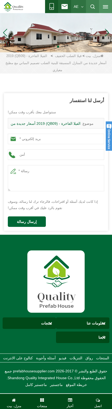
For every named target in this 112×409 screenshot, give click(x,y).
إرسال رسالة (27, 222)
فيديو (62, 358)
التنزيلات (76, 358)
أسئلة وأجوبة (46, 358)
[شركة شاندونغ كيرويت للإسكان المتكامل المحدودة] (56, 281)
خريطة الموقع (76, 385)
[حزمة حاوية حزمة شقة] (56, 32)
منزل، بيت (93, 56)
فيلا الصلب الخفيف (68, 56)
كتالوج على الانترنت (18, 358)
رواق (89, 358)
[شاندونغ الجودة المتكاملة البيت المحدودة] (14, 7)
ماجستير (56, 385)
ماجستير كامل (36, 385)
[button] (62, 47)
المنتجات (102, 358)
